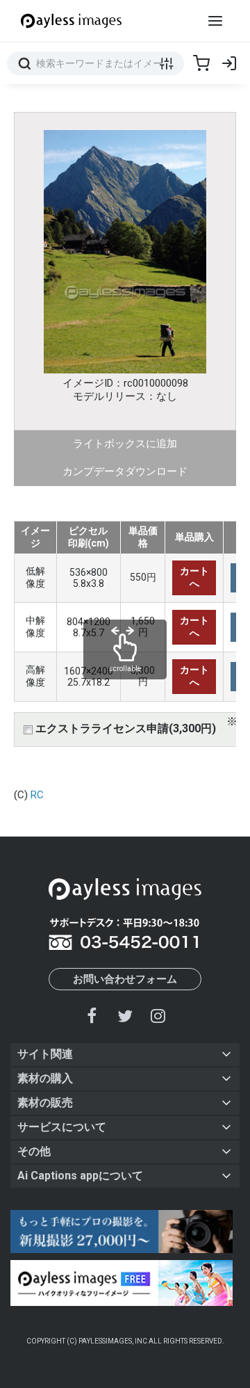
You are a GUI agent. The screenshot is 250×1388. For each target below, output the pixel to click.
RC (37, 795)
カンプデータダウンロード (125, 471)
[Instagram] (157, 1015)
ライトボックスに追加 (125, 443)
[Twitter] (125, 1015)
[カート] (201, 63)
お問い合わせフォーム (125, 979)
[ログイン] (229, 63)
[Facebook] (92, 1015)
